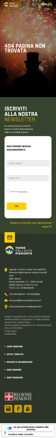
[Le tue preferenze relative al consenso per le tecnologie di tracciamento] (5, 433)
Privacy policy (22, 192)
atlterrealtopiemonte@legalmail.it (25, 306)
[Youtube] (28, 409)
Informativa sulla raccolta (18, 434)
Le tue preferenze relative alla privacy (31, 428)
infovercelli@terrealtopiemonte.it (25, 300)
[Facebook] (18, 409)
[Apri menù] (46, 4)
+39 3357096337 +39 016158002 (24, 294)
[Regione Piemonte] (18, 397)
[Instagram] (8, 409)
